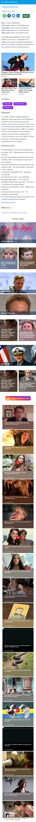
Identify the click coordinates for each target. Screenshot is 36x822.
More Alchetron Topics (8, 203)
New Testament (15, 124)
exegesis (22, 124)
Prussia (13, 40)
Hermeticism (5, 199)
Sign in (26, 16)
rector (17, 136)
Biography (7, 104)
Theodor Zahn (5, 131)
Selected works (20, 104)
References (7, 107)
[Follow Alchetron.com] (18, 401)
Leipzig (20, 30)
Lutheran (18, 28)
